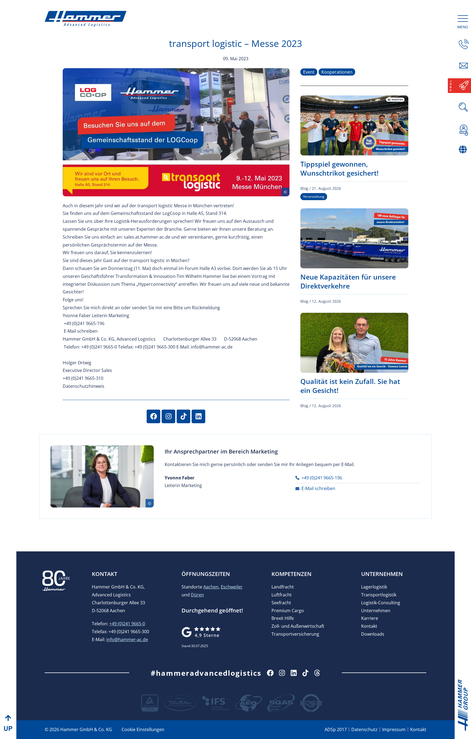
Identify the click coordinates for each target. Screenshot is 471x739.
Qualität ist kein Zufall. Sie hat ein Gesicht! (350, 386)
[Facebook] (153, 416)
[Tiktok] (183, 416)
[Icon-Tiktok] (305, 672)
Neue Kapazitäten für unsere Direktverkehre (348, 281)
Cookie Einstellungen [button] (143, 729)
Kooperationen (336, 72)
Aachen (211, 587)
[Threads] (317, 672)
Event (309, 72)
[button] (463, 161)
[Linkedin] (198, 416)
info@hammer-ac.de (127, 639)
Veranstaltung (313, 196)
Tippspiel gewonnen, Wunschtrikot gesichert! (339, 168)
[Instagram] (168, 416)
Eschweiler (232, 587)
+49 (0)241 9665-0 (127, 624)
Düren (197, 595)
